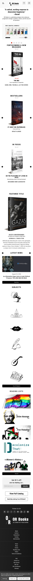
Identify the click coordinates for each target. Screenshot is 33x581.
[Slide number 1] (16, 32)
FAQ (16, 558)
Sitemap (17, 568)
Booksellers (16, 535)
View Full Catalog (16, 493)
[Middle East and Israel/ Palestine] (16, 360)
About (16, 531)
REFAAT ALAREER (16, 131)
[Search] (24, 3)
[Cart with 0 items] (29, 3)
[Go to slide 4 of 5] (18, 42)
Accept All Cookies (23, 578)
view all (16, 473)
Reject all (12, 578)
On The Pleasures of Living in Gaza (16, 176)
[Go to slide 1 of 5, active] (11, 42)
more (28, 248)
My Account (16, 562)
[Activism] (16, 296)
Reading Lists (16, 549)
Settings (4, 578)
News (16, 546)
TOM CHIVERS (24, 85)
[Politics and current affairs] (16, 312)
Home (16, 544)
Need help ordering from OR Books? (16, 499)
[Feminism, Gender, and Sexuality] (16, 328)
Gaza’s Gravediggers (16, 235)
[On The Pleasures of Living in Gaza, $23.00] (16, 161)
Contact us (16, 560)
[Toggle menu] (3, 3)
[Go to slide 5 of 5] (21, 42)
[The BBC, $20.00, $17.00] (16, 64)
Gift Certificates (16, 566)
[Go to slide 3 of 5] (16, 42)
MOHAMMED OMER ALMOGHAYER (16, 182)
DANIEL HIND (8, 85)
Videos (16, 551)
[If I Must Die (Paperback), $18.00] (16, 113)
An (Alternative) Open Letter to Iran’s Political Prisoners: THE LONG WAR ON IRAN (16, 277)
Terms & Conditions (16, 553)
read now (16, 282)
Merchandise (16, 539)
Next (30, 253)
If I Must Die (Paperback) (16, 127)
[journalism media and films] (16, 376)
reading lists (16, 391)
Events (16, 547)
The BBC (16, 80)
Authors (16, 533)
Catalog (16, 537)
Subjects (16, 287)
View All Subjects (16, 386)
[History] (16, 344)
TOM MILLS (15, 85)
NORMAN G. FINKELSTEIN (16, 238)
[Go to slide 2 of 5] (14, 42)
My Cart (16, 564)
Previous (2, 253)
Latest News (16, 253)
